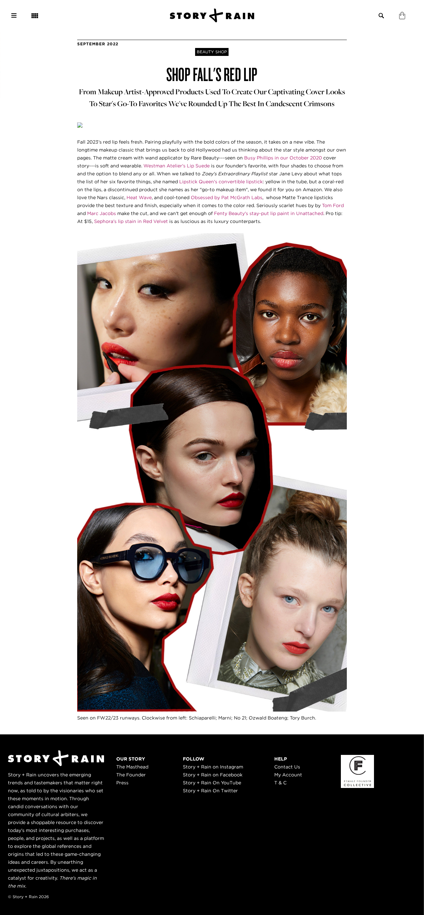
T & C (280, 782)
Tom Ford (333, 205)
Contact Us (287, 766)
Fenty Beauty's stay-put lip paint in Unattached (268, 213)
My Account (288, 774)
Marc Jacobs (101, 213)
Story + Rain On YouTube (212, 782)
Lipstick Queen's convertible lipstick (221, 181)
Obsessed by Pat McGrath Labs (226, 197)
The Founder (131, 774)
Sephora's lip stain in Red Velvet (130, 221)
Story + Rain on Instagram (213, 766)
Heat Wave (139, 197)
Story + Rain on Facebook (212, 774)
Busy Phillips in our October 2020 (283, 157)
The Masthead (132, 766)
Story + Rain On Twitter (210, 790)
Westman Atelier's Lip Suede (176, 165)
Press (122, 782)
